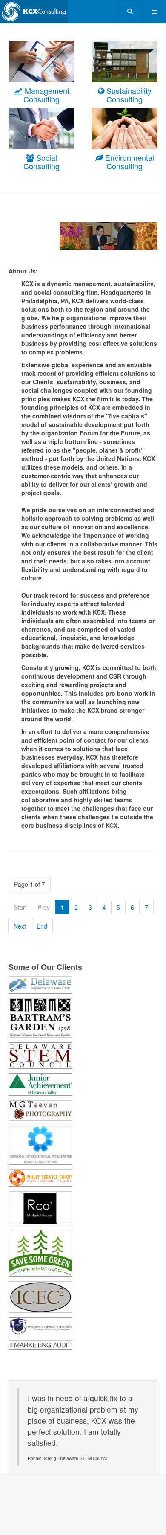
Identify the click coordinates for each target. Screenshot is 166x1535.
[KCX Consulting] (34, 11)
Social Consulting (41, 161)
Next (20, 926)
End (42, 926)
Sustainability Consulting (128, 94)
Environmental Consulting (128, 161)
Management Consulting (46, 94)
